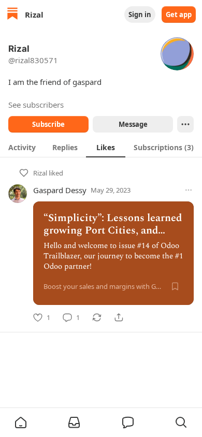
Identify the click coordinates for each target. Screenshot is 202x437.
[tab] (22, 147)
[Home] (12, 14)
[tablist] (101, 147)
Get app (179, 14)
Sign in (139, 14)
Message (133, 124)
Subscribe (48, 124)
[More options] (188, 190)
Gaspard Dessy (59, 190)
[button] (20, 422)
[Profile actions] (185, 124)
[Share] (118, 317)
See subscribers (36, 104)
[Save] (175, 286)
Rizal (40, 173)
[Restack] (97, 317)
